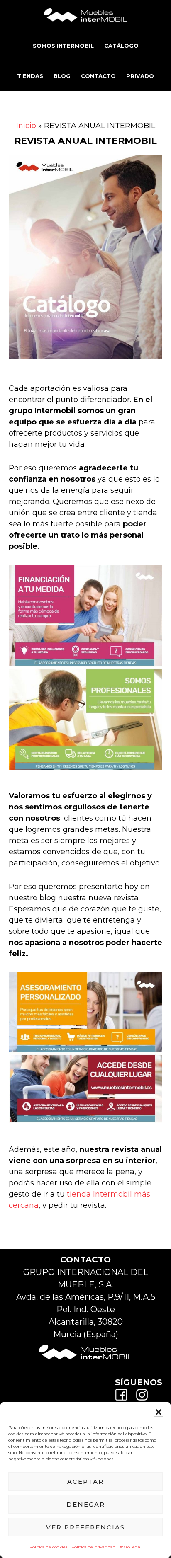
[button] (158, 1412)
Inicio (26, 125)
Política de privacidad (93, 1547)
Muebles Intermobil (85, 14)
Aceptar (85, 1481)
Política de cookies (48, 1547)
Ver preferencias (85, 1527)
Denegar (85, 1504)
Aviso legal (131, 1547)
